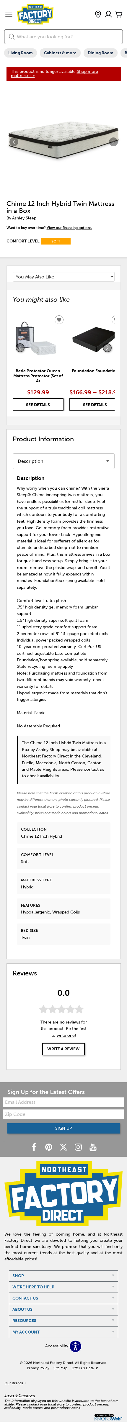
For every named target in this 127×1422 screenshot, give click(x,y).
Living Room (20, 52)
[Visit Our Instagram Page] (79, 1147)
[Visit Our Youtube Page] (93, 1147)
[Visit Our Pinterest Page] (49, 1147)
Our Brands (15, 1383)
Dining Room (100, 52)
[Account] (108, 14)
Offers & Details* (85, 1368)
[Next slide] (107, 347)
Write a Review (63, 1049)
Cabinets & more (60, 52)
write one (66, 1035)
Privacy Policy (38, 1368)
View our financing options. (69, 228)
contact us (94, 769)
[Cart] (119, 14)
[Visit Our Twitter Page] (64, 1147)
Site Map (60, 1368)
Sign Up (63, 1128)
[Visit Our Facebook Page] (34, 1147)
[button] (9, 14)
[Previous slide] (20, 347)
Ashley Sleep (24, 218)
